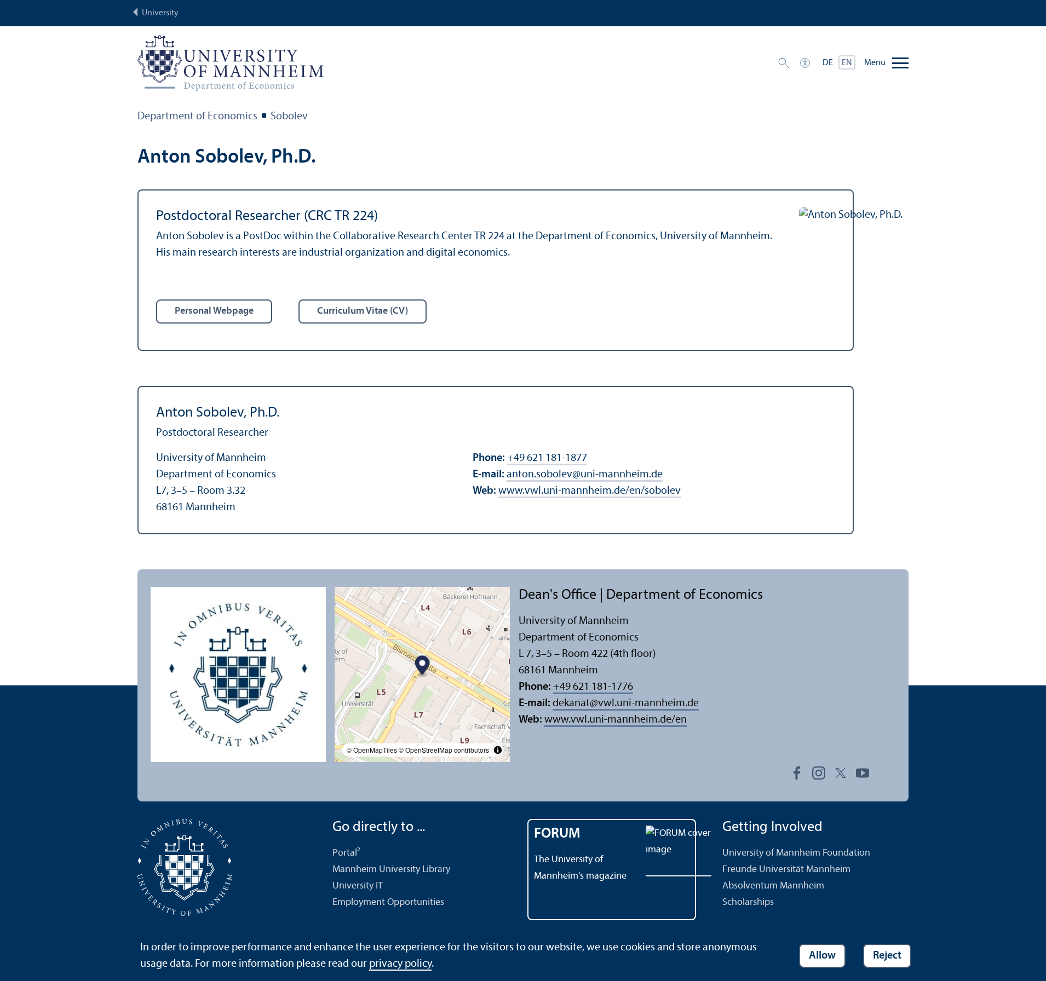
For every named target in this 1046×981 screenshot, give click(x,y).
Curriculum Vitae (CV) (362, 311)
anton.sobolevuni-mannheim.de (585, 474)
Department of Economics (197, 116)
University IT (357, 886)
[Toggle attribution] (497, 750)
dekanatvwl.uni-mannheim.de (626, 703)
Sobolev (289, 116)
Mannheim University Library (391, 869)
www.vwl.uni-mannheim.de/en (615, 719)
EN (847, 63)
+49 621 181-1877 (547, 458)
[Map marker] (422, 666)
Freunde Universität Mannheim (786, 869)
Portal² (346, 853)
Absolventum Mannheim (773, 886)
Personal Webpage (214, 311)
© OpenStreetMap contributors (444, 749)
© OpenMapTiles (372, 749)
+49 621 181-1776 (593, 687)
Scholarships (748, 902)
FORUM (557, 834)
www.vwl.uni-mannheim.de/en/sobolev (589, 491)
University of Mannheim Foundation (796, 853)
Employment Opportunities (388, 902)
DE (828, 63)
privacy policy (400, 964)
